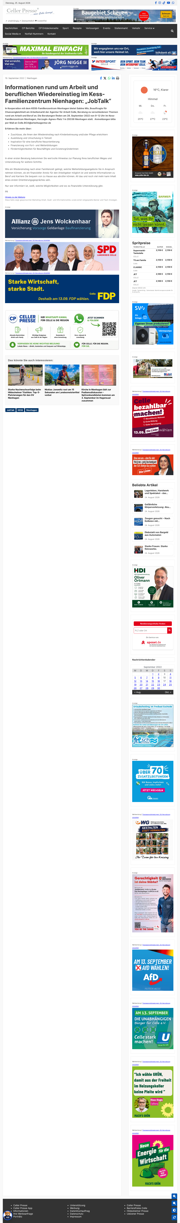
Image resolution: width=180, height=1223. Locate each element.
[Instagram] (159, 2)
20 (141, 684)
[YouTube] (168, 2)
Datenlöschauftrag (80, 1210)
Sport (66, 28)
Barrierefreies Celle (137, 1208)
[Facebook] (156, 2)
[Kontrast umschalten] (174, 1210)
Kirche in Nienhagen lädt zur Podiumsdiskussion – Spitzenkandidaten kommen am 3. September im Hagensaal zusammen (98, 395)
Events (106, 28)
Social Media (12, 33)
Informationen (20, 1210)
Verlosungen (92, 28)
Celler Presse (20, 1205)
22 (152, 684)
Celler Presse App (22, 1208)
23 (158, 684)
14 (147, 681)
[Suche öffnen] (172, 31)
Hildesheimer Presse (137, 1210)
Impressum (76, 1216)
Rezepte (77, 28)
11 (170, 677)
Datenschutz (76, 1213)
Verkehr (136, 28)
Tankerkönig (141, 290)
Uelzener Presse (135, 1213)
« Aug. (137, 692)
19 (135, 684)
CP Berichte (28, 28)
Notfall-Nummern (34, 33)
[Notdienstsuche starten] (169, 630)
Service (148, 28)
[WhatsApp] (173, 2)
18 (170, 681)
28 (147, 688)
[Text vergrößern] (174, 1196)
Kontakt (52, 33)
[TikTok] (164, 2)
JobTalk (10, 410)
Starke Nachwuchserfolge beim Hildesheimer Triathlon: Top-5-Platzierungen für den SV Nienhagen (24, 393)
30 (158, 688)
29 (152, 688)
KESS (20, 410)
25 (170, 684)
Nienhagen (32, 78)
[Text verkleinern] (174, 1203)
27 (141, 688)
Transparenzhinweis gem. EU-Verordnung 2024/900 (30, 57)
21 (147, 684)
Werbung (74, 1208)
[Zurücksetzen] (174, 1217)
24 (164, 684)
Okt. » (168, 692)
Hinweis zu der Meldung (15, 197)
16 (159, 681)
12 (135, 681)
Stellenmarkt (121, 28)
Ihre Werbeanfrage (23, 1213)
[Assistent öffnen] (7, 1215)
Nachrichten (11, 28)
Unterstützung (77, 1205)
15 (153, 681)
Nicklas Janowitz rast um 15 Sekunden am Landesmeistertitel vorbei (62, 392)
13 (141, 681)
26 (135, 688)
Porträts (17, 1216)
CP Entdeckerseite (48, 28)
